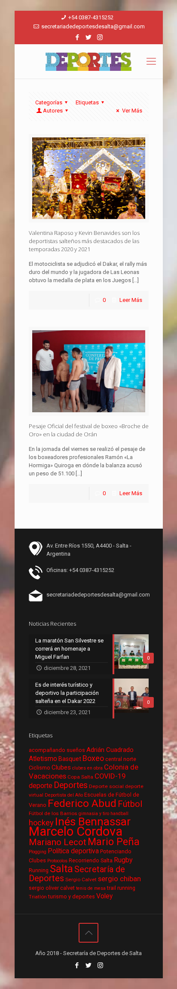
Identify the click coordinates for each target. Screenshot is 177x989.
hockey (41, 822)
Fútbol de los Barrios (53, 813)
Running (39, 870)
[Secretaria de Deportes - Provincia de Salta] (88, 61)
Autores (53, 110)
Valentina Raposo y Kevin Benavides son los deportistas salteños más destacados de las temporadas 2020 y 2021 (84, 241)
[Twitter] (88, 37)
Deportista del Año (64, 795)
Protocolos (57, 861)
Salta (61, 869)
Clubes (61, 767)
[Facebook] (77, 37)
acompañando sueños (57, 750)
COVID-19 (110, 776)
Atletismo (43, 759)
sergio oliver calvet (52, 888)
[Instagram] (99, 37)
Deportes (71, 785)
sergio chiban (119, 878)
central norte (120, 759)
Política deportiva (73, 851)
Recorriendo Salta (91, 860)
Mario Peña (114, 842)
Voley (104, 896)
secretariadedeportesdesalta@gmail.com (93, 26)
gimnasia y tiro (94, 813)
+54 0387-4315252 (90, 17)
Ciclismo (39, 767)
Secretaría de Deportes (77, 873)
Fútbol (130, 804)
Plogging (37, 852)
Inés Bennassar (93, 821)
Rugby (123, 860)
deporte (40, 786)
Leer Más (130, 300)
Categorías (48, 102)
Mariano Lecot (57, 842)
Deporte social (106, 786)
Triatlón (38, 897)
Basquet (69, 758)
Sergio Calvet (81, 879)
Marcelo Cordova (75, 831)
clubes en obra (87, 768)
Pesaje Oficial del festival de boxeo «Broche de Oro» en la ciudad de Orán (89, 430)
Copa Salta (80, 777)
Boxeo (93, 758)
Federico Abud (82, 803)
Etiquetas (87, 102)
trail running (121, 888)
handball (119, 813)
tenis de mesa (91, 888)
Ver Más (132, 110)
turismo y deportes (71, 896)
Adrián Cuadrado (110, 750)
